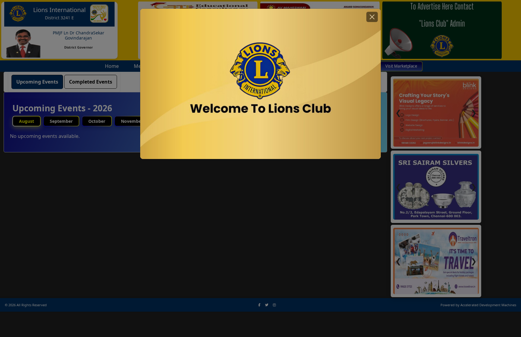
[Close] (372, 17)
